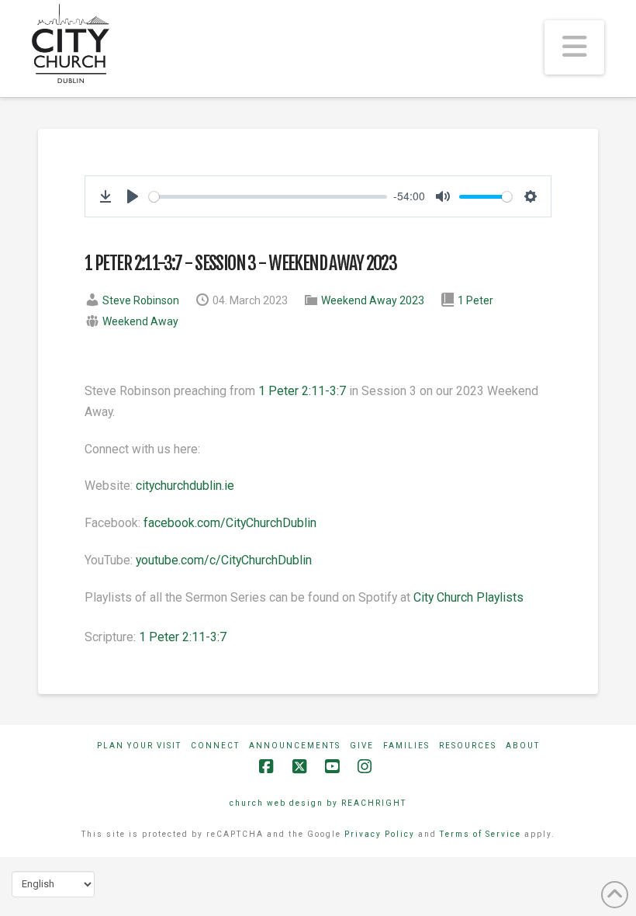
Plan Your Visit (139, 745)
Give (362, 745)
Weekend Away (140, 321)
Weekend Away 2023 (372, 300)
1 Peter (475, 300)
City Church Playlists (468, 597)
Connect (215, 745)
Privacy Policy (379, 834)
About (523, 745)
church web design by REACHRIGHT (318, 803)
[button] (574, 47)
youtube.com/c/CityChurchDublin (224, 560)
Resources (467, 745)
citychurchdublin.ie (185, 485)
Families (406, 745)
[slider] (268, 196)
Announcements (294, 745)
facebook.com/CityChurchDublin (229, 522)
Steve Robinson (140, 300)
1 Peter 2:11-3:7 (302, 390)
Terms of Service (480, 834)
